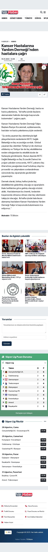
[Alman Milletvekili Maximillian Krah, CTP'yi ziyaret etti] (12, 268)
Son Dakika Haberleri (34, 517)
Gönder (6, 344)
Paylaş (6, 94)
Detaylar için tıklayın (24, 413)
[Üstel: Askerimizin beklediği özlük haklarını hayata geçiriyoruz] (35, 268)
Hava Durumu (33, 506)
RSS (9, 532)
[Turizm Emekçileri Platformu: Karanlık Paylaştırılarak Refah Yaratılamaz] (12, 289)
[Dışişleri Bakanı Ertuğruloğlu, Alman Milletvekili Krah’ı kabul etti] (35, 289)
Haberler (4, 41)
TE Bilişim (29, 539)
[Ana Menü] (45, 12)
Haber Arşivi (8, 522)
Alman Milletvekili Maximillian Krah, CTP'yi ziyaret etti (11, 277)
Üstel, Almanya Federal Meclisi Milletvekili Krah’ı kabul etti (11, 255)
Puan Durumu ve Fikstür (36, 511)
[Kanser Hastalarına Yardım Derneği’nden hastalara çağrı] (24, 77)
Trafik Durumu (9, 511)
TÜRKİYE (28, 18)
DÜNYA (38, 18)
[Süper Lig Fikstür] (45, 422)
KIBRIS (4, 18)
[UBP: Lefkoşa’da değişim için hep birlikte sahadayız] (35, 246)
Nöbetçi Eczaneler (11, 506)
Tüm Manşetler (9, 517)
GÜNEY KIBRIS (16, 18)
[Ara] (41, 12)
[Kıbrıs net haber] (9, 12)
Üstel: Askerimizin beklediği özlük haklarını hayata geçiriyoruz (35, 277)
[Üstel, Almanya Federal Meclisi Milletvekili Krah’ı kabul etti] (12, 246)
